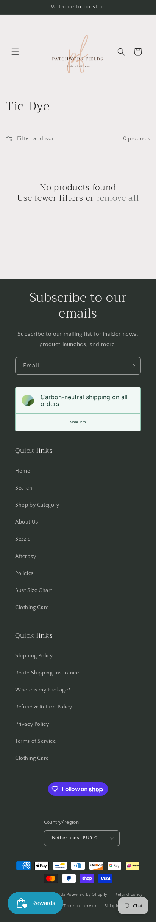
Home (22, 471)
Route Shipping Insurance (47, 673)
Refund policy (129, 894)
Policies (24, 573)
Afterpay (25, 556)
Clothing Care (32, 607)
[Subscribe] (132, 366)
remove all (118, 198)
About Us (26, 522)
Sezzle (23, 539)
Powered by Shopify (87, 894)
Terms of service (80, 905)
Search (24, 488)
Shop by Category (37, 505)
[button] (15, 51)
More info (78, 422)
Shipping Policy (34, 656)
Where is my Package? (42, 690)
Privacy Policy (32, 724)
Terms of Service (35, 741)
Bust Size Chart (33, 590)
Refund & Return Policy (43, 707)
